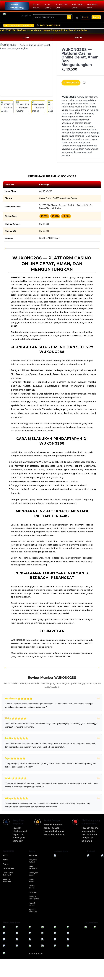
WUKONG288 (72, 82)
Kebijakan (33, 855)
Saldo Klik (33, 892)
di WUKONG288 (46, 452)
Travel (5, 864)
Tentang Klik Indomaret (8, 874)
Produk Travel (32, 887)
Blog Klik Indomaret (7, 880)
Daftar (96, 17)
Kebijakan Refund (33, 861)
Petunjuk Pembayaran (34, 898)
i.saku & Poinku (32, 904)
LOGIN (26, 37)
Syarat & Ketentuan (33, 911)
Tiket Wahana (8, 868)
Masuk (85, 17)
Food (5, 855)
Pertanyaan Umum (33, 874)
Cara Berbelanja (33, 867)
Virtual (5, 860)
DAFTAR (78, 37)
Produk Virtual (32, 880)
